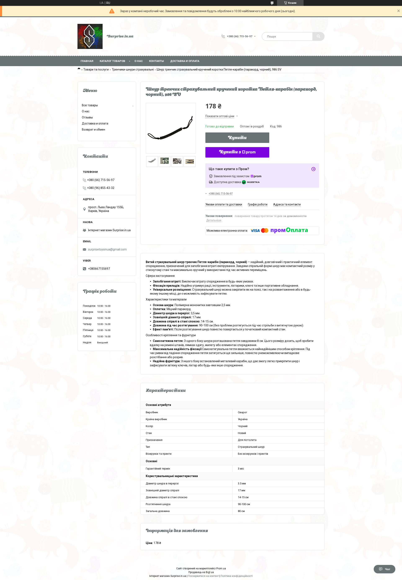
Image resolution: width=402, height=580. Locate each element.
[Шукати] (318, 36)
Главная (87, 61)
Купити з (230, 152)
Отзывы (87, 117)
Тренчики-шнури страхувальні (133, 69)
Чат (387, 569)
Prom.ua (221, 568)
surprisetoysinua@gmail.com (107, 249)
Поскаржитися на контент (203, 576)
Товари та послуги (96, 69)
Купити (237, 138)
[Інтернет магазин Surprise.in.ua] (90, 36)
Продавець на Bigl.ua (201, 572)
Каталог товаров (112, 61)
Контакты (156, 61)
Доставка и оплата (184, 61)
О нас (138, 61)
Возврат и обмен (93, 129)
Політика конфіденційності (237, 576)
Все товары (90, 105)
